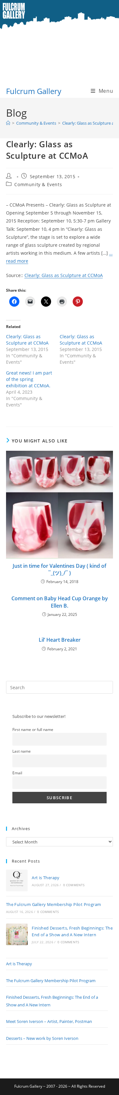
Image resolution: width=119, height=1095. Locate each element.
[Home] (8, 123)
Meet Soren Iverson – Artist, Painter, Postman (49, 1021)
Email (17, 772)
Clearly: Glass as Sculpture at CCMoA (63, 275)
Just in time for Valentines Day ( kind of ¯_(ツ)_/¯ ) (59, 569)
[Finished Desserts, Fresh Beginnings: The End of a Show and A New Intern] (17, 934)
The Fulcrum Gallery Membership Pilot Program (53, 904)
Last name (21, 751)
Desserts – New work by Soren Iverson (42, 1038)
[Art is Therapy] (17, 880)
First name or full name (32, 729)
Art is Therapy (46, 877)
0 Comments (74, 885)
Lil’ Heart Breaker (60, 639)
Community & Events (38, 184)
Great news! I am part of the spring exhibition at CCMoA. (29, 379)
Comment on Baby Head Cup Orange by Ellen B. (59, 602)
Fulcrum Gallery (33, 91)
